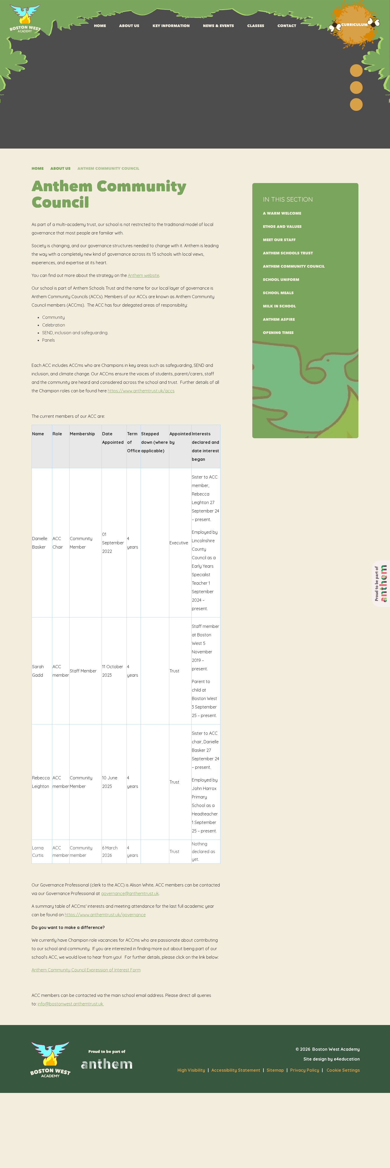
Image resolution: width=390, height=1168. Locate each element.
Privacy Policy (304, 1070)
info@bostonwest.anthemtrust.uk (71, 1003)
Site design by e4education (332, 1059)
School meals (278, 293)
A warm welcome (282, 213)
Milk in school (279, 306)
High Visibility (191, 1070)
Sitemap (275, 1070)
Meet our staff (279, 240)
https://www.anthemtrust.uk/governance (105, 914)
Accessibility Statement (235, 1070)
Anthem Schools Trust (288, 253)
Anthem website (143, 275)
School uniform (281, 279)
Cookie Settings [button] (341, 1070)
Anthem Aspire (279, 319)
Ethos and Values (282, 226)
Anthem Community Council (108, 168)
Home (38, 168)
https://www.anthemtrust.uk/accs (141, 390)
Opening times (278, 333)
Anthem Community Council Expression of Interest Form (86, 969)
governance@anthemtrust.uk (130, 893)
